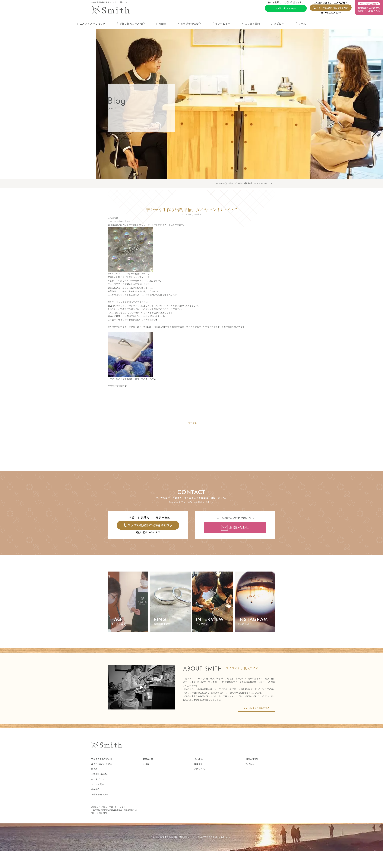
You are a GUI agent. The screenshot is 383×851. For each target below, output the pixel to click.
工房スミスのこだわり (92, 23)
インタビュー (222, 23)
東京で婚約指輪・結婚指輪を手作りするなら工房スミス (188, 837)
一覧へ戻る (191, 422)
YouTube (250, 764)
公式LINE (285, 8)
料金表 (162, 23)
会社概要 (198, 759)
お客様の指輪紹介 (191, 23)
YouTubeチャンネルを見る (256, 707)
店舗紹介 (279, 23)
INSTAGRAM (252, 759)
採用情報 (198, 764)
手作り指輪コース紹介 (132, 23)
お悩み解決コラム (99, 794)
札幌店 (146, 764)
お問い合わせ (239, 527)
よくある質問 (252, 23)
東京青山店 (148, 759)
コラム (302, 23)
